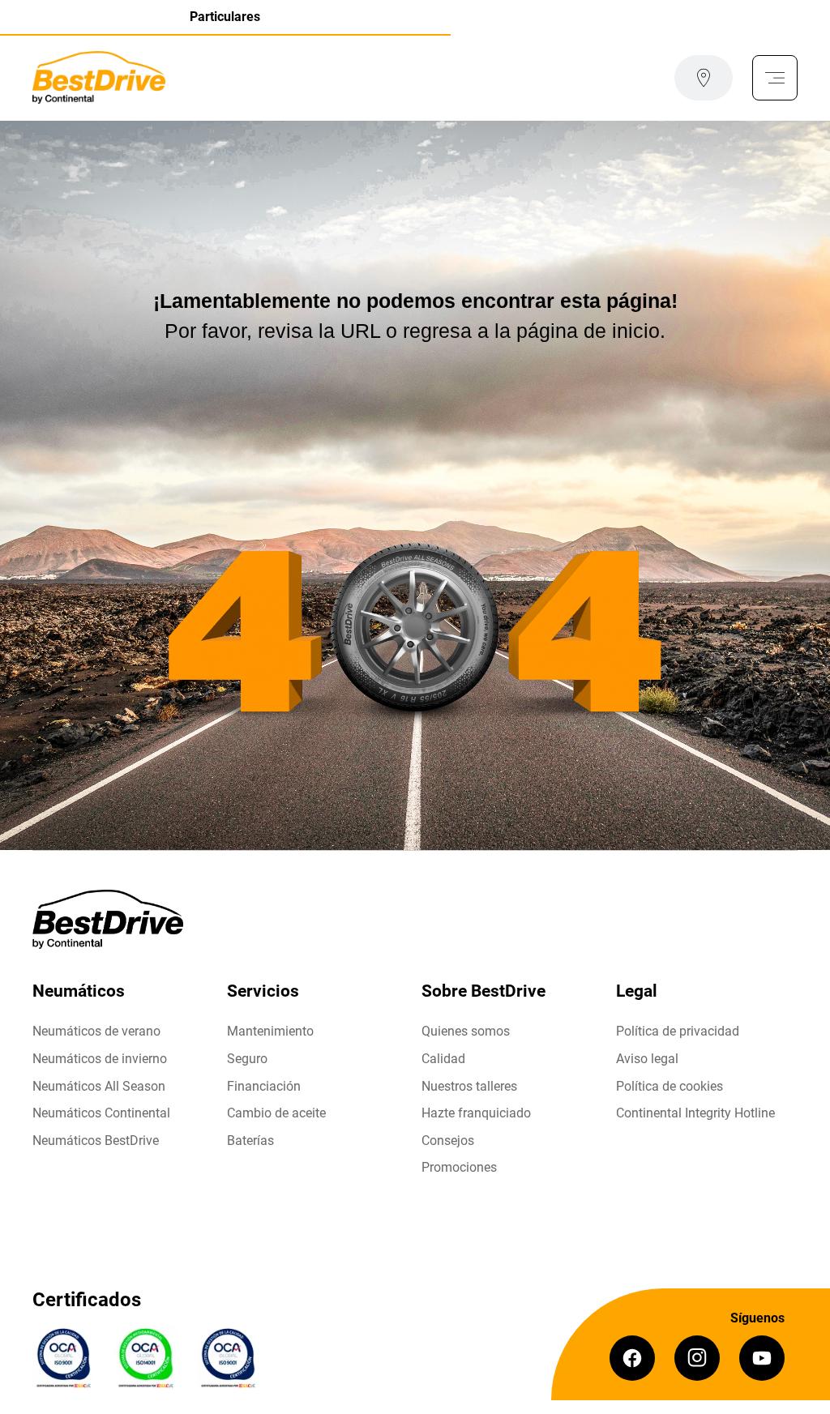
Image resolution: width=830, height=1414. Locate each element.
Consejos (447, 1140)
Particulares (225, 16)
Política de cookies (669, 1086)
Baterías (250, 1140)
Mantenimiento (270, 1031)
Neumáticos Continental (101, 1113)
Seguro (247, 1058)
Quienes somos (465, 1031)
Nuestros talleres (469, 1086)
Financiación (264, 1086)
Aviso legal (647, 1058)
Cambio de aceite (276, 1113)
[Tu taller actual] (703, 77)
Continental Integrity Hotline (695, 1113)
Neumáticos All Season (98, 1086)
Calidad (443, 1058)
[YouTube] (762, 1358)
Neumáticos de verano (96, 1031)
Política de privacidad (677, 1031)
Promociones (459, 1167)
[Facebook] (632, 1358)
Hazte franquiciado (476, 1113)
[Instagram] (697, 1358)
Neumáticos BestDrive (95, 1140)
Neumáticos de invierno (99, 1058)
